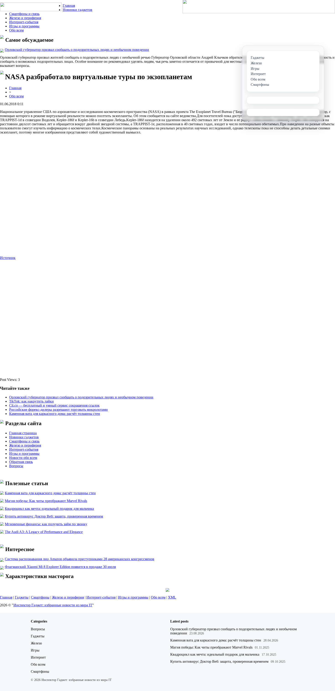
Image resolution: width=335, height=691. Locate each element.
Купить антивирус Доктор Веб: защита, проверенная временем (54, 516)
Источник (7, 258)
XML (172, 597)
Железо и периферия (25, 18)
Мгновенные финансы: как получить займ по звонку (46, 524)
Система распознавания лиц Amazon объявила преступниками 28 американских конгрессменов (79, 559)
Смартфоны (40, 597)
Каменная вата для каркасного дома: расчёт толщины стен (54, 414)
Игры (35, 650)
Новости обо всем (23, 458)
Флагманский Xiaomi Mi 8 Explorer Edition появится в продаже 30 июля (60, 567)
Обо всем (16, 30)
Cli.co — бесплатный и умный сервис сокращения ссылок (54, 405)
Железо (36, 643)
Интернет (38, 657)
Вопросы (16, 466)
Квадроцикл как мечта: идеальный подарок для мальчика (49, 508)
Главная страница (23, 433)
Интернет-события (23, 22)
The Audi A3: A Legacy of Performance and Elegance (44, 532)
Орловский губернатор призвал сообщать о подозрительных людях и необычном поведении (77, 50)
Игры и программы (24, 26)
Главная (69, 6)
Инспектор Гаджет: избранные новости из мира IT (52, 605)
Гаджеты (21, 597)
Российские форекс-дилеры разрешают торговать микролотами (58, 409)
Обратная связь (21, 462)
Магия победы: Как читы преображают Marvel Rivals (46, 501)
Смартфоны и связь (24, 14)
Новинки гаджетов (77, 10)
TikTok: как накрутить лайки (31, 401)
